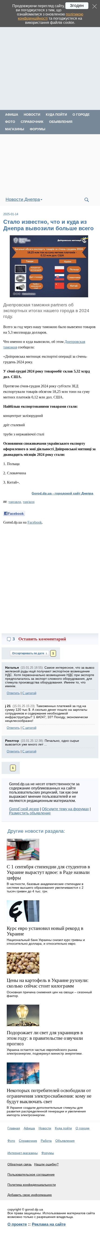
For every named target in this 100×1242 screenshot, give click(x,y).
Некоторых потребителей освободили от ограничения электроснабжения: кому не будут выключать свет (49, 1096)
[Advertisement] (50, 60)
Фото (10, 122)
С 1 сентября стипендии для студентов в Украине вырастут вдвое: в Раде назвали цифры (48, 872)
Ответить (13, 693)
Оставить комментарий (42, 639)
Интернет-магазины (22, 1153)
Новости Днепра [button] (23, 199)
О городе (81, 114)
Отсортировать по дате (28, 653)
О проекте (17, 1224)
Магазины (14, 129)
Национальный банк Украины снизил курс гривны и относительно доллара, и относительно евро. (46, 941)
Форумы (37, 129)
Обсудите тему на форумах (65, 809)
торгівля (28, 502)
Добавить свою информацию (29, 1195)
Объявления (60, 122)
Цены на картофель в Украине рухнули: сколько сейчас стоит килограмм (48, 983)
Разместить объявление (30, 813)
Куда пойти (56, 114)
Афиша (11, 114)
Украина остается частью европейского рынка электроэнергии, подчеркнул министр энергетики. (45, 1051)
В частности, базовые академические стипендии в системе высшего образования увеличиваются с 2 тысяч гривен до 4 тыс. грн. (45, 887)
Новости (32, 114)
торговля (14, 502)
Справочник (32, 122)
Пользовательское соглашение (31, 1174)
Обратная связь (19, 1164)
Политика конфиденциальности (31, 1184)
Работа (46, 1141)
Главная (13, 1128)
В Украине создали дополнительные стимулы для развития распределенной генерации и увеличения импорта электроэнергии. (46, 1111)
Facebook (34, 522)
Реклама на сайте (49, 1224)
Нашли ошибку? (46, 1164)
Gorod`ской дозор (24, 809)
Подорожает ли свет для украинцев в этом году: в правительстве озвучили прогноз (45, 1038)
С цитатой (29, 693)
